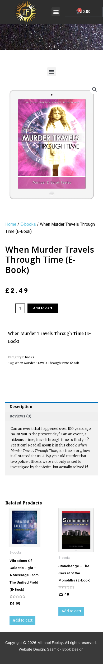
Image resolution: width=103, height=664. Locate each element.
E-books (28, 224)
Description (21, 407)
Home (10, 224)
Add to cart (42, 308)
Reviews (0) (20, 416)
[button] (56, 11)
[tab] (51, 407)
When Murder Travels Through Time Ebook (47, 363)
